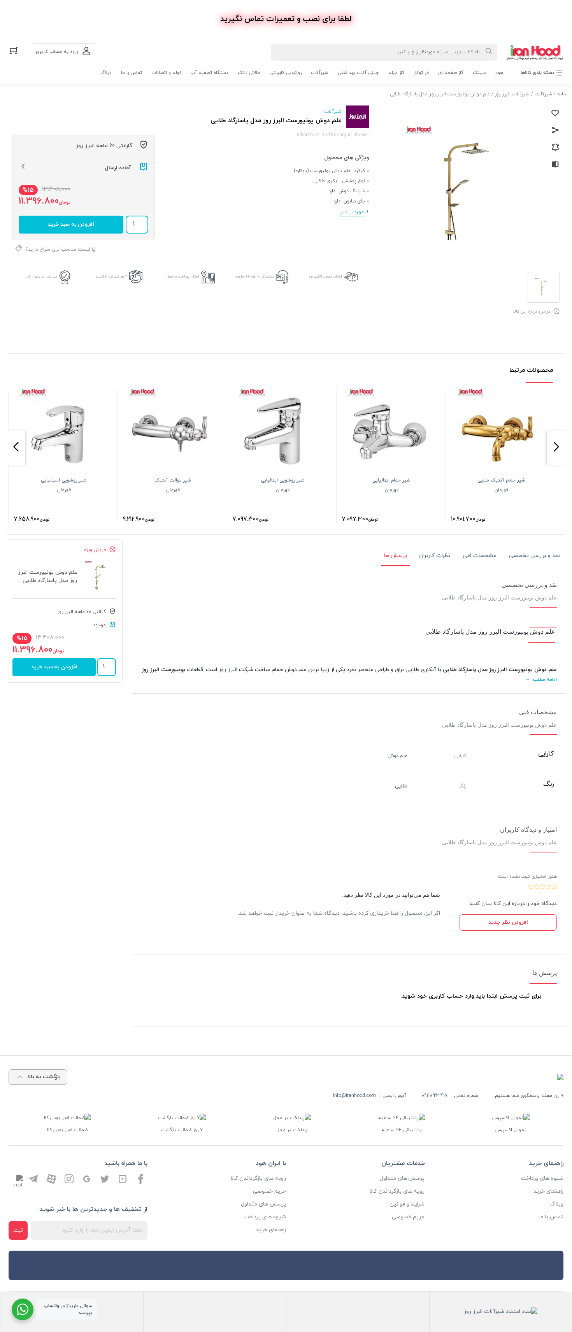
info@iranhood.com (354, 1096)
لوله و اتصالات (166, 73)
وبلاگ (106, 73)
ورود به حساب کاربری (57, 52)
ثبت (18, 1230)
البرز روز (228, 669)
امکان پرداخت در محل (183, 276)
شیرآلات (319, 73)
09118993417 (434, 1096)
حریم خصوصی (408, 1217)
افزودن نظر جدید (508, 922)
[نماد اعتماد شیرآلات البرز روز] (500, 1311)
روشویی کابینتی (285, 73)
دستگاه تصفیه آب (209, 73)
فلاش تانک (249, 73)
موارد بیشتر (352, 212)
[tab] (534, 556)
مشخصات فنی (480, 555)
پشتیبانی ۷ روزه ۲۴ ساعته (254, 276)
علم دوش (398, 755)
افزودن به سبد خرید (71, 224)
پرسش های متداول (402, 1178)
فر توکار (421, 73)
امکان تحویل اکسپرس (325, 276)
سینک (479, 73)
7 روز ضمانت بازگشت (111, 276)
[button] (556, 448)
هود (499, 73)
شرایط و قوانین (407, 1204)
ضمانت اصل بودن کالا (41, 276)
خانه (561, 94)
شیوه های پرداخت (542, 1178)
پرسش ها (395, 555)
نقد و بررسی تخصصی (534, 555)
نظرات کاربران (434, 555)
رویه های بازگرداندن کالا (397, 1191)
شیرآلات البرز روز (512, 94)
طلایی (401, 786)
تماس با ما (131, 73)
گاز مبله (396, 73)
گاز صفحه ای (450, 73)
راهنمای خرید (548, 1191)
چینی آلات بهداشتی (358, 73)
